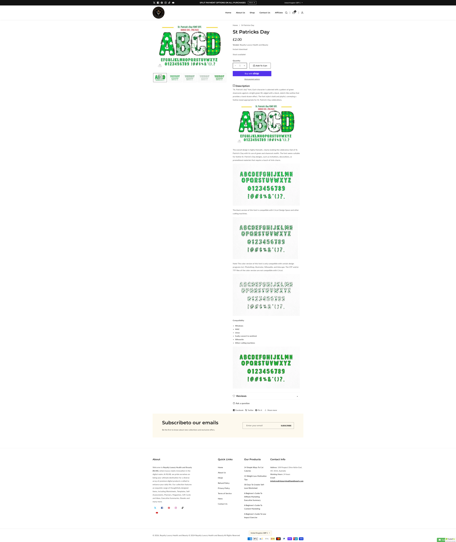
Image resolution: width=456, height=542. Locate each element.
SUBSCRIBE (286, 426)
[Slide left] (153, 78)
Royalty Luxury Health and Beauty (174, 535)
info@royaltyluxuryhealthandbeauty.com (286, 481)
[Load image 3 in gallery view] (190, 78)
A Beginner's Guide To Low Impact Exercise (255, 515)
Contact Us (264, 13)
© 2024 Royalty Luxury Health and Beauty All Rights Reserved (214, 535)
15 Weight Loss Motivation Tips (255, 478)
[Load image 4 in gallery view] (204, 78)
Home (228, 13)
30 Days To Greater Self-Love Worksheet (254, 486)
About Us (240, 13)
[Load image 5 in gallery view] (219, 78)
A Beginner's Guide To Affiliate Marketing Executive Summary (253, 496)
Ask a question (243, 403)
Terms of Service (225, 493)
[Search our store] (287, 13)
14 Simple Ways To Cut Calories (253, 469)
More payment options (252, 79)
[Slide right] (226, 78)
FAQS (220, 478)
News (220, 498)
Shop (252, 13)
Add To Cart (261, 66)
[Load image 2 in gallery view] (175, 78)
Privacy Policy (224, 488)
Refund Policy (223, 483)
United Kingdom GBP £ (292, 3)
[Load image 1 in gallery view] (160, 78)
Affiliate (279, 13)
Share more (272, 410)
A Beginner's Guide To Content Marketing (253, 507)
